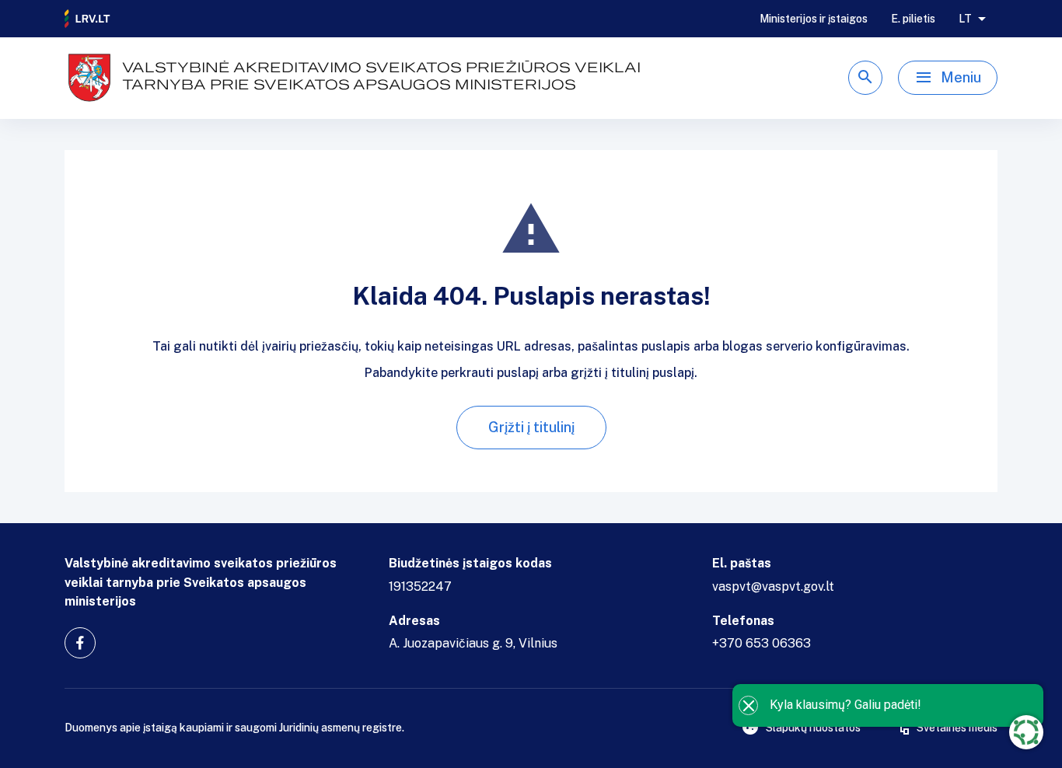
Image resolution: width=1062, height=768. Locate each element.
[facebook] (80, 642)
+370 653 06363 (761, 643)
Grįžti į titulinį (531, 427)
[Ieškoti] (865, 78)
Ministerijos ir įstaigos (814, 18)
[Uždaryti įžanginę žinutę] (748, 705)
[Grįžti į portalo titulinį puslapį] (88, 18)
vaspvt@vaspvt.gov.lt (773, 586)
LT (965, 18)
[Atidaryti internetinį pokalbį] (1026, 732)
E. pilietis (913, 18)
